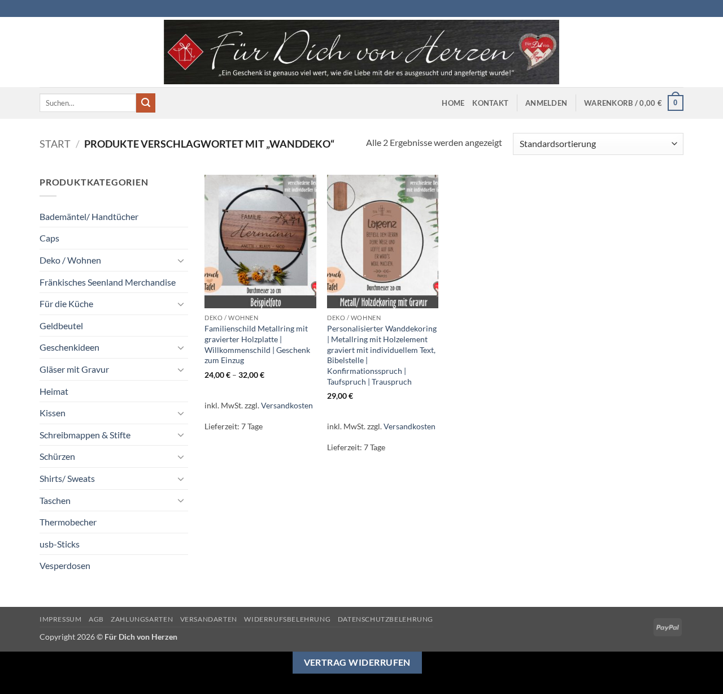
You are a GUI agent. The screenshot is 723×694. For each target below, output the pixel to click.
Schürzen (57, 456)
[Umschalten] (181, 260)
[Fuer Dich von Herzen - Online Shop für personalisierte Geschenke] (361, 52)
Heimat (54, 391)
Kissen (53, 412)
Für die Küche (66, 303)
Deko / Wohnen (70, 260)
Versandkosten (287, 405)
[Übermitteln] (145, 103)
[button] (546, 103)
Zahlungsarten (142, 619)
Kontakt (490, 102)
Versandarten (208, 619)
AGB (96, 619)
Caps (49, 237)
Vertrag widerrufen (357, 662)
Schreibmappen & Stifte (85, 434)
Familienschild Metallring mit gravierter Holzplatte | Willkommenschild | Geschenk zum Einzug (257, 344)
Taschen (55, 500)
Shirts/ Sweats (67, 478)
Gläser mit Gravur (74, 369)
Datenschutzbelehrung (385, 619)
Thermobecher (68, 521)
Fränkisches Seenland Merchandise (108, 282)
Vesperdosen (65, 565)
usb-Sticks (60, 543)
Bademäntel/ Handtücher (89, 216)
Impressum (61, 619)
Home (453, 102)
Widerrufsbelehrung (287, 619)
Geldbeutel (61, 325)
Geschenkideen (69, 347)
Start (55, 143)
